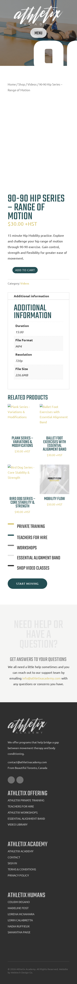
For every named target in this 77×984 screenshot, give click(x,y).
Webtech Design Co (21, 972)
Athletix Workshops (23, 812)
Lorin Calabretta (20, 920)
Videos (32, 84)
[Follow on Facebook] (11, 779)
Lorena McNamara (21, 914)
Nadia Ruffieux (19, 926)
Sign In (12, 863)
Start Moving (27, 583)
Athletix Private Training (26, 800)
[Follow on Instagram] (19, 779)
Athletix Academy (20, 851)
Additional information (31, 296)
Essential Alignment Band (26, 818)
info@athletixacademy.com (41, 678)
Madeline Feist (18, 908)
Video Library (17, 824)
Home (12, 84)
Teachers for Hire (21, 806)
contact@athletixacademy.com (27, 762)
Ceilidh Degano (19, 902)
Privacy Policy (18, 875)
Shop (21, 84)
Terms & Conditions (22, 869)
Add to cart (25, 270)
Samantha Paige (19, 932)
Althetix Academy (26, 969)
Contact (14, 857)
